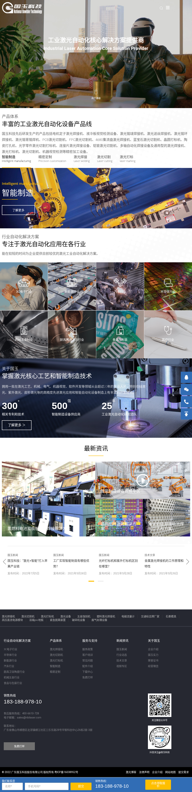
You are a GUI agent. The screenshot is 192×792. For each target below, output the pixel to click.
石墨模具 (171, 616)
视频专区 (121, 666)
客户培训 (87, 655)
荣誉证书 (153, 660)
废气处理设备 (99, 620)
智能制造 (55, 666)
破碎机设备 (78, 620)
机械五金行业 (24, 339)
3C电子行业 (24, 291)
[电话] (186, 401)
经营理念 (153, 666)
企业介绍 (153, 649)
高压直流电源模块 (12, 620)
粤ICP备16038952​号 (66, 772)
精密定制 (55, 671)
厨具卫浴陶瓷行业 (14, 671)
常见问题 (87, 660)
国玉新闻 (121, 649)
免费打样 (87, 677)
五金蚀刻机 (83, 616)
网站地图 (170, 772)
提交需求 (183, 772)
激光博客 (131, 772)
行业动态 (121, 655)
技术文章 (121, 660)
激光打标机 (47, 616)
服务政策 (87, 649)
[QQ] (186, 377)
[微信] (186, 389)
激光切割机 (27, 616)
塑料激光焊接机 (106, 616)
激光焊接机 (8, 616)
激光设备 (65, 616)
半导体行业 (168, 291)
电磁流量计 (128, 616)
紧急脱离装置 (58, 620)
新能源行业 (72, 291)
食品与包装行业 (13, 683)
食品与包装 (120, 339)
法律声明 (144, 772)
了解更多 (18, 210)
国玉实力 (153, 655)
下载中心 (87, 671)
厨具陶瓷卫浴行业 (72, 339)
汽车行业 (120, 291)
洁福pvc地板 (36, 620)
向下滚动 (96, 98)
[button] (17, 425)
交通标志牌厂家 (150, 616)
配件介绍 (87, 666)
